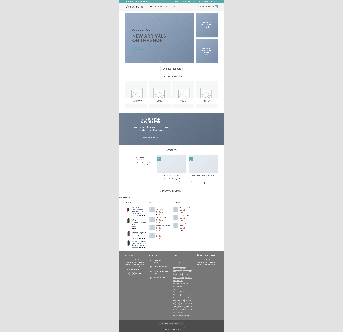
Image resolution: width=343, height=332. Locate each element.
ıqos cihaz (180, 312)
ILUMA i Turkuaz (187, 271)
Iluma (179, 265)
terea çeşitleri (177, 309)
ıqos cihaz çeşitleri (178, 315)
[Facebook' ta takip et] (211, 1)
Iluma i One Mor (177, 271)
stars (186, 303)
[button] (206, 1)
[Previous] (129, 38)
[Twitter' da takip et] (214, 1)
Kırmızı (175, 297)
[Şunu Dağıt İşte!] (134, 7)
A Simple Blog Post (159, 277)
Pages (161, 6)
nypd (174, 300)
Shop (157, 6)
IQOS (174, 277)
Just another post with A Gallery (203, 175)
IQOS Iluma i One (177, 280)
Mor (189, 297)
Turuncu (190, 309)
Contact (194, 1)
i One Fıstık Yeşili (177, 274)
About (176, 1)
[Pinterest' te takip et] (140, 273)
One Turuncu (180, 300)
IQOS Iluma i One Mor (179, 286)
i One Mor (186, 274)
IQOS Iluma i (188, 277)
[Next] (190, 38)
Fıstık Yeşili (186, 263)
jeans (191, 295)
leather (180, 297)
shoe (178, 303)
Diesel (185, 260)
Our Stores (183, 1)
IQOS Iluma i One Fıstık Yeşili (180, 283)
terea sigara (181, 306)
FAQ (199, 1)
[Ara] (146, 6)
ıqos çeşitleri (187, 315)
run (174, 303)
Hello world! (140, 157)
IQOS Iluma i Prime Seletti (180, 292)
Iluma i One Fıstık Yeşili (179, 268)
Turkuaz (184, 309)
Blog (189, 1)
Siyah (182, 303)
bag (174, 260)
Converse (179, 260)
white (174, 312)
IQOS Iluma (181, 277)
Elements (173, 6)
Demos (151, 6)
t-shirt (190, 303)
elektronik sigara (177, 263)
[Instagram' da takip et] (213, 1)
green (174, 265)
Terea (174, 306)
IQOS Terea (176, 295)
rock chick (188, 300)
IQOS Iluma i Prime (178, 289)
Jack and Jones (185, 295)
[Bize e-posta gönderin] (216, 1)
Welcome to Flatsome (171, 175)
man (185, 297)
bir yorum (156, 262)
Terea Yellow (189, 306)
